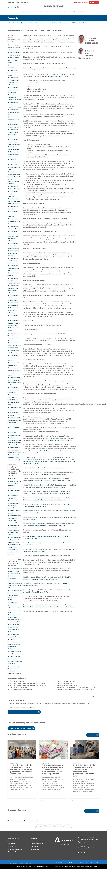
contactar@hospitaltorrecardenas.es (88, 848)
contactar (12, 3)
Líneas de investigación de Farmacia (56, 76)
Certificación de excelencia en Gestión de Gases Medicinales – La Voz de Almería (49, 607)
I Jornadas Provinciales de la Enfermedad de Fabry (53, 493)
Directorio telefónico (38, 841)
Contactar (34, 838)
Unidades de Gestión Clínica (61, 23)
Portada (19, 23)
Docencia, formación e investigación (74, 12)
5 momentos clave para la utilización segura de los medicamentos (44, 500)
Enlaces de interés (37, 843)
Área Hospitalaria (26, 12)
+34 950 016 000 (23, 3)
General (13, 742)
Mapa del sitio (69, 862)
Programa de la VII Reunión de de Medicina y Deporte (47, 487)
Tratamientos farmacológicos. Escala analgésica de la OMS (46, 526)
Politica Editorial (60, 862)
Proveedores (57, 12)
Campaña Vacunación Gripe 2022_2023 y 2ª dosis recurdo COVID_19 (50, 481)
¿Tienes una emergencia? (85, 2)
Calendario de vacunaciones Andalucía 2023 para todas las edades (44, 474)
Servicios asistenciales (43, 23)
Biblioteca (34, 846)
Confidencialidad (95, 862)
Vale (95, 866)
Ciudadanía (38, 12)
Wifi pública (35, 849)
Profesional (47, 12)
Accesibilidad (85, 862)
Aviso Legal (78, 862)
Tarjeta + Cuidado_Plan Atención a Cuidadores (57, 440)
